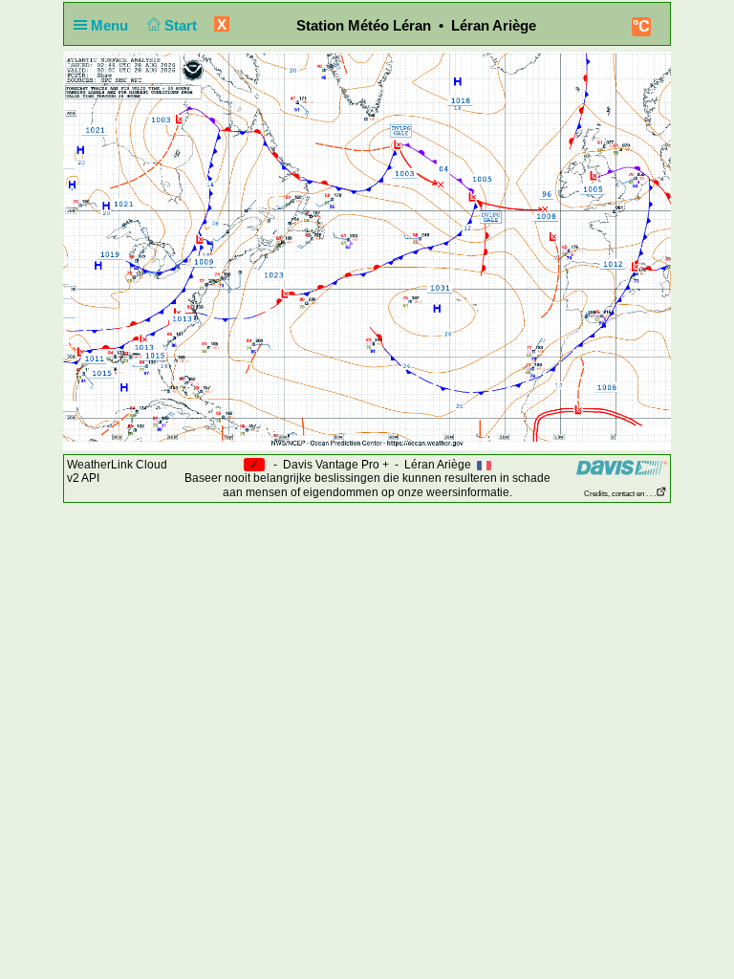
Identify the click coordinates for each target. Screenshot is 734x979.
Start (183, 25)
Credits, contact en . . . (620, 494)
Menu (111, 25)
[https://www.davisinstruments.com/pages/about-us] (621, 467)
